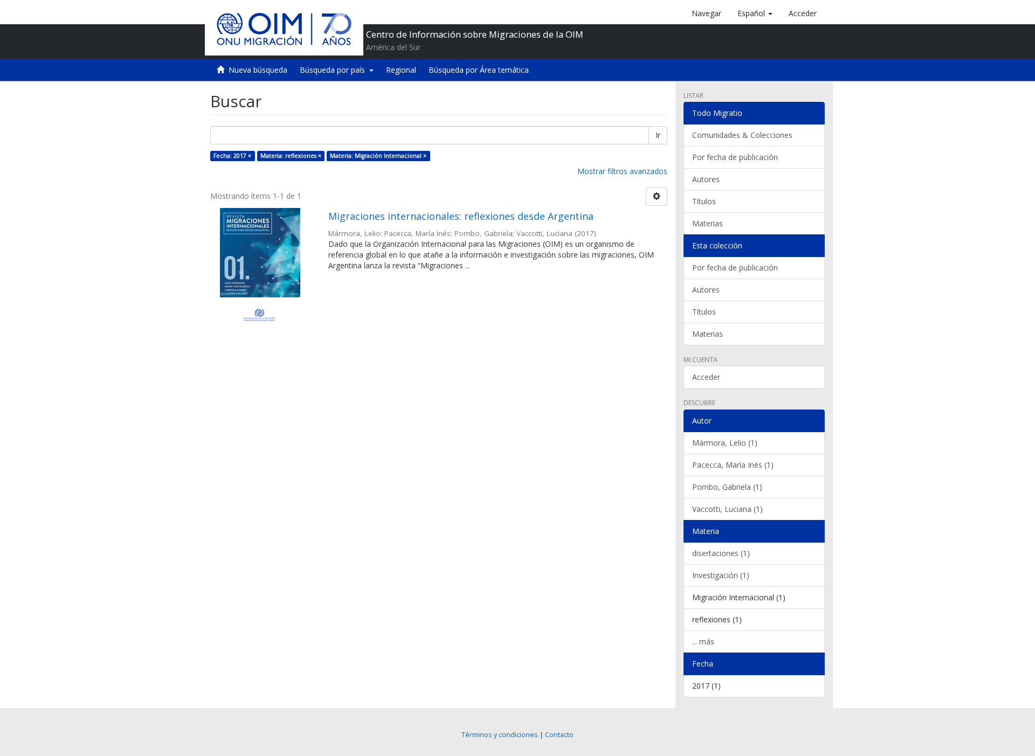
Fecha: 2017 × (232, 155)
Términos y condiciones (499, 734)
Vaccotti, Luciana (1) (727, 509)
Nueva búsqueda (258, 70)
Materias (707, 223)
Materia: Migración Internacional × (378, 155)
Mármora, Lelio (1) (724, 443)
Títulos (704, 201)
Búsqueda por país (334, 70)
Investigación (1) (720, 575)
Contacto (559, 734)
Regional (401, 70)
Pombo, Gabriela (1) (727, 487)
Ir (658, 135)
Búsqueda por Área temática (479, 70)
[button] (755, 13)
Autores (706, 179)
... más (703, 641)
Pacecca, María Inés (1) (733, 465)
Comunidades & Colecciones (742, 135)
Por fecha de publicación (735, 157)
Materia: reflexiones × (290, 155)
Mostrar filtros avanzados (622, 171)
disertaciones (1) (721, 553)
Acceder (706, 377)
